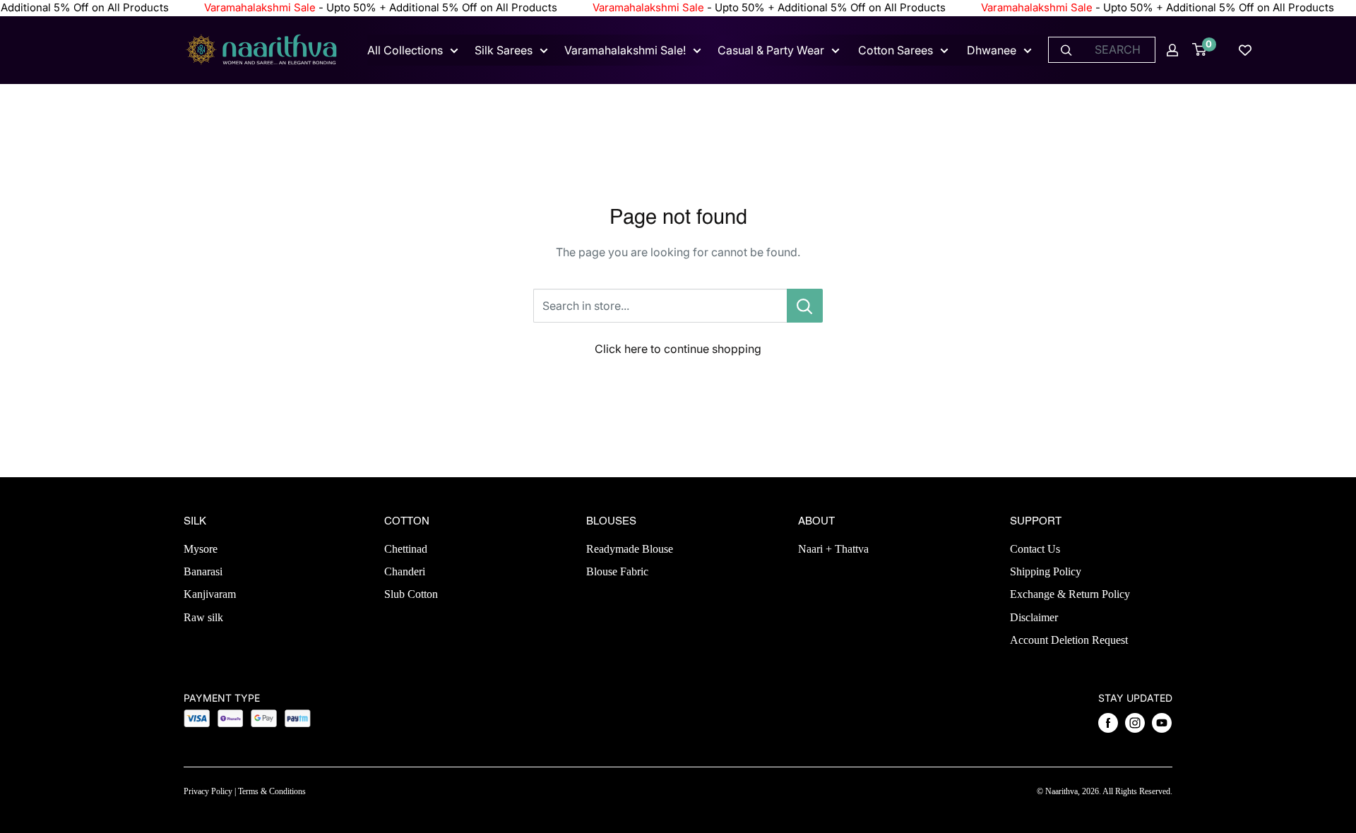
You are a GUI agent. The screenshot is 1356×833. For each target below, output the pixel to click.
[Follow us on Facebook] (1108, 723)
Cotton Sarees (895, 50)
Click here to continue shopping (678, 349)
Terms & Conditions (272, 791)
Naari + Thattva (833, 549)
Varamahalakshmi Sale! (625, 50)
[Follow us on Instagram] (1135, 723)
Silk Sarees (504, 50)
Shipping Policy (1045, 571)
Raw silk (203, 617)
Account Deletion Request (1069, 640)
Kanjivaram (210, 594)
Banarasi (203, 571)
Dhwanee (991, 50)
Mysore (201, 549)
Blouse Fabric (617, 571)
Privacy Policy (208, 791)
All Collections (405, 50)
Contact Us (1035, 549)
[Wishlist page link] (1245, 50)
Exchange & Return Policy (1070, 594)
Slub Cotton (411, 594)
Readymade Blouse (629, 549)
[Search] (1066, 49)
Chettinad (405, 549)
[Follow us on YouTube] (1162, 723)
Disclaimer (1034, 617)
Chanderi (404, 571)
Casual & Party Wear (771, 50)
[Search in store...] (805, 306)
